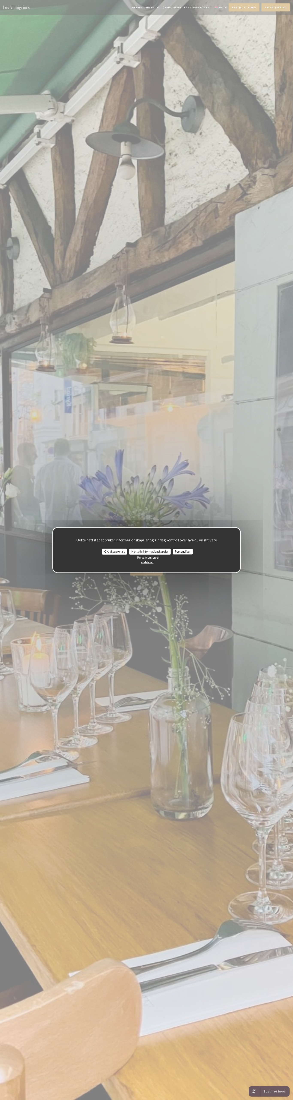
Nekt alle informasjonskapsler (149, 551)
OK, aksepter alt (114, 551)
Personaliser (182, 551)
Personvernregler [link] (148, 557)
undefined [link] (147, 562)
